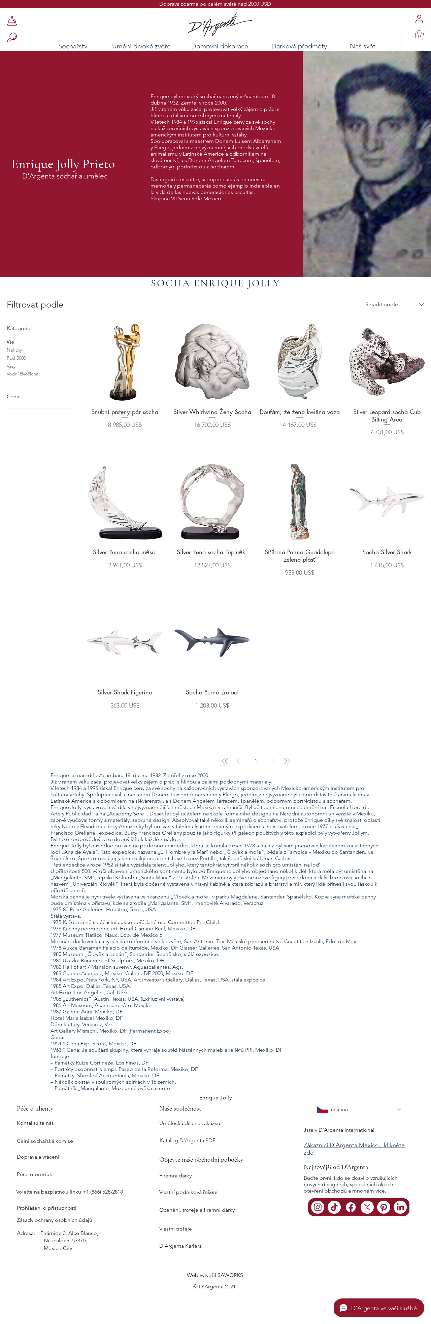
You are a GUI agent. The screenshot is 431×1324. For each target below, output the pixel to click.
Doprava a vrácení (38, 1157)
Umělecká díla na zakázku (189, 1123)
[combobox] (394, 304)
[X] (367, 1207)
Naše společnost (180, 1109)
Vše (10, 342)
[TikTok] (334, 1207)
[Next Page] (273, 761)
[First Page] (225, 761)
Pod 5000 (16, 358)
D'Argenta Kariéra (180, 1246)
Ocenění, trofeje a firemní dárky (197, 1210)
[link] (419, 35)
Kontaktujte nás (35, 1123)
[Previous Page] (238, 761)
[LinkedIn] (400, 1207)
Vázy (11, 366)
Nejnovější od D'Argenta (336, 1167)
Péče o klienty (35, 1109)
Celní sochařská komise (45, 1141)
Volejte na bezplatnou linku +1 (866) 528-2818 (69, 1192)
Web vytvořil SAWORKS (215, 1275)
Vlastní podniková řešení (188, 1192)
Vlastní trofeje (175, 1229)
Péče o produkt (35, 1174)
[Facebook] (350, 1207)
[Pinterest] (383, 1207)
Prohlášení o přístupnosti (46, 1208)
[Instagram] (317, 1207)
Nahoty (14, 350)
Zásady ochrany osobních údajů (54, 1220)
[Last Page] (287, 761)
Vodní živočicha (22, 374)
